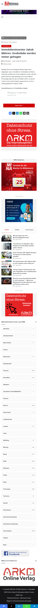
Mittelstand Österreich (13, 598)
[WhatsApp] (20, 113)
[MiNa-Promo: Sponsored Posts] (19, 12)
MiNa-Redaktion (7, 61)
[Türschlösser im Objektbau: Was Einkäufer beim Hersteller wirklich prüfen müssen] (6, 246)
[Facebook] (10, 113)
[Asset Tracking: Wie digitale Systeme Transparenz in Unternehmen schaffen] (6, 255)
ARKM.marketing (19, 196)
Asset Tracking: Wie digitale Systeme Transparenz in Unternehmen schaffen (24, 254)
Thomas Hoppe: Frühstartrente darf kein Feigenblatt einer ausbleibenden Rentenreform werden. (24, 271)
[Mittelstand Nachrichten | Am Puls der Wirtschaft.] (12, 4)
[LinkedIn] (17, 113)
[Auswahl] (2, 5)
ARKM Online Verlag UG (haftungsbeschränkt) (16, 592)
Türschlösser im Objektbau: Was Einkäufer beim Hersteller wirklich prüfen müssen (23, 245)
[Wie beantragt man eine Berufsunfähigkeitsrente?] (6, 238)
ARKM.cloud (19, 595)
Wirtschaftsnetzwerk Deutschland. (22, 601)
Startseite (5, 42)
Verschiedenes (13, 42)
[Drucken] (27, 113)
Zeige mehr (18, 105)
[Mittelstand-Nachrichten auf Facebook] (15, 556)
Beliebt (17, 229)
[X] (13, 113)
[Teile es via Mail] (24, 113)
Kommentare (29, 229)
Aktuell (7, 229)
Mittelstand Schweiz (25, 598)
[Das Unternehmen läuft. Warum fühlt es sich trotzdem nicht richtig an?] (6, 263)
